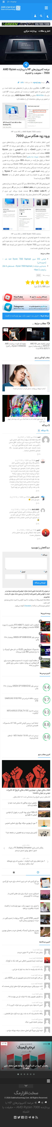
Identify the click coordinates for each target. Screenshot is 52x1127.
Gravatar (27, 605)
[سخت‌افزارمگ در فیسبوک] (22, 1117)
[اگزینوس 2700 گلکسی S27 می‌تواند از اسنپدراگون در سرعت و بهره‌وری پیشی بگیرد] (45, 919)
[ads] (26, 24)
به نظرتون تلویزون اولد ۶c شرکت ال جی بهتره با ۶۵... (25, 996)
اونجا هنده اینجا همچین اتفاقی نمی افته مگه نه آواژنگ (24, 961)
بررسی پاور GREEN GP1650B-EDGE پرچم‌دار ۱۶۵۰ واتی (21, 638)
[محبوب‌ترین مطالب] (14, 872)
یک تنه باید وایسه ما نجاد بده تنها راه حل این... (27, 969)
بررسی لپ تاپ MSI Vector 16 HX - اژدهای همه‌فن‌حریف (23, 737)
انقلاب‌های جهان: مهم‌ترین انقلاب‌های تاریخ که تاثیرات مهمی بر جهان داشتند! (28, 791)
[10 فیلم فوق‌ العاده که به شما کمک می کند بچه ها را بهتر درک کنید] (26, 408)
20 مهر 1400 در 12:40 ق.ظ (20, 509)
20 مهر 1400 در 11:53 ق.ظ (24, 460)
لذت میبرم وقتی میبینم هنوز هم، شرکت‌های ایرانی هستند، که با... (22, 987)
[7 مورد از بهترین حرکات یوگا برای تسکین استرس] (44, 823)
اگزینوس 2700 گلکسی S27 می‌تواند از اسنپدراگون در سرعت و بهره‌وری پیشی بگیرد (21, 919)
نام (45, 571)
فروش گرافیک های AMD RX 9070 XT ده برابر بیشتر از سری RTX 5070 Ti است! (39, 346)
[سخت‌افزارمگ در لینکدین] (15, 1117)
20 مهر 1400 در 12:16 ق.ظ (19, 497)
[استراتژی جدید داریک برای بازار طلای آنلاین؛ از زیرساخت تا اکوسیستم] (45, 895)
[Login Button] (35, 16)
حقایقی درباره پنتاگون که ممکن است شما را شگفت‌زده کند (22, 804)
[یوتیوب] (26, 298)
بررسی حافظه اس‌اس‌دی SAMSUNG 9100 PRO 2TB (21, 700)
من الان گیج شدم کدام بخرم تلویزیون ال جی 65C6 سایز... (23, 978)
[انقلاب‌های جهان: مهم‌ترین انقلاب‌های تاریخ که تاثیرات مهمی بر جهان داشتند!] (26, 774)
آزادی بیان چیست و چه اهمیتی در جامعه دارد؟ (21, 832)
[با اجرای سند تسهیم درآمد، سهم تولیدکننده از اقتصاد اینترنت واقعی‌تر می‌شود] (45, 907)
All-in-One (40, 95)
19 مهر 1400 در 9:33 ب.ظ (26, 530)
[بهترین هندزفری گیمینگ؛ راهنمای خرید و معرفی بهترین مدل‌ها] (45, 932)
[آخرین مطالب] (38, 872)
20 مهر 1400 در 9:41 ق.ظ (26, 437)
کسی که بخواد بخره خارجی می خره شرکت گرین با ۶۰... (24, 1005)
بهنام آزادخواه (37, 82)
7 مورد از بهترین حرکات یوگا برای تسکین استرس (21, 823)
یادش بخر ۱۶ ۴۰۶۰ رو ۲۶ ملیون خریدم (30, 952)
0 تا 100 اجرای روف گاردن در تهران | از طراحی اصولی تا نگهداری (21, 813)
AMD (38, 275)
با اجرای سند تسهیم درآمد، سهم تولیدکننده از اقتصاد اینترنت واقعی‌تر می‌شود (22, 316)
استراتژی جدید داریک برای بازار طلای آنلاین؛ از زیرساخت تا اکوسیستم (23, 895)
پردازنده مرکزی (30, 31)
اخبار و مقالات (44, 31)
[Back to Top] (26, 1086)
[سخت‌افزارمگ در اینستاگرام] (26, 1117)
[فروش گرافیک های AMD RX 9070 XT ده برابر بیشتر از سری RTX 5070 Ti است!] (38, 334)
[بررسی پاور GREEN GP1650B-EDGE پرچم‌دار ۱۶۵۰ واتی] (45, 638)
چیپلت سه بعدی (32, 156)
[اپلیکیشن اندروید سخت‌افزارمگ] (33, 1117)
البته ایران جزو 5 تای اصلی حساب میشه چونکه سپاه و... (24, 1030)
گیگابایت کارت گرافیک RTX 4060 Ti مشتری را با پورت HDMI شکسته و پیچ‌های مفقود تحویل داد (20, 626)
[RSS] (36, 1117)
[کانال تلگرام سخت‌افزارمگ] (29, 1117)
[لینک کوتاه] (18, 82)
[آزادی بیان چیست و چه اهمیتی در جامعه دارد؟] (44, 832)
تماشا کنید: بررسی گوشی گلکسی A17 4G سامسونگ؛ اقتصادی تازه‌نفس (20, 724)
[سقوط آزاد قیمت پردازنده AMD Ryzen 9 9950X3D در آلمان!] (14, 334)
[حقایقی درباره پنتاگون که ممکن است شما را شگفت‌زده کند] (44, 804)
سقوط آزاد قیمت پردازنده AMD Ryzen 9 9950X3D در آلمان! (15, 345)
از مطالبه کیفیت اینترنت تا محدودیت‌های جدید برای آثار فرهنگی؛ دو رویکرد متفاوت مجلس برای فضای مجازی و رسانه (21, 663)
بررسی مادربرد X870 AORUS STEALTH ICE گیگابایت (22, 712)
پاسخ (38, 454)
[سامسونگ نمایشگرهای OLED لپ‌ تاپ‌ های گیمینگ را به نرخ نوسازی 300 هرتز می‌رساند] (45, 651)
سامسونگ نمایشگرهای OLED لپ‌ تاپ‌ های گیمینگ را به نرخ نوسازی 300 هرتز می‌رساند (21, 651)
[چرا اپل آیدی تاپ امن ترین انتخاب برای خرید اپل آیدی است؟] (45, 883)
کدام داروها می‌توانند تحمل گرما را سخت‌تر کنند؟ (29, 388)
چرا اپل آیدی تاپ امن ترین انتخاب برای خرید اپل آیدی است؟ (21, 882)
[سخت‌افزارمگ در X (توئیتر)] (18, 1117)
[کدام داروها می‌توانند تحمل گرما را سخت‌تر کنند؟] (26, 377)
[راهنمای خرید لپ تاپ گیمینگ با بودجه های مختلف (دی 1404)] (26, 1056)
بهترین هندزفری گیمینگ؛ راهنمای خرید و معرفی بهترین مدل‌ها (20, 932)
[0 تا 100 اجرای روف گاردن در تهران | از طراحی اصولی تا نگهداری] (44, 813)
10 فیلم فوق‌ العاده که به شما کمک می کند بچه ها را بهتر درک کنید (26, 420)
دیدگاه (42, 430)
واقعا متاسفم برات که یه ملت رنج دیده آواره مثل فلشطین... (23, 1013)
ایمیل (22, 571)
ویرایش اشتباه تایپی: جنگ (34, 1022)
